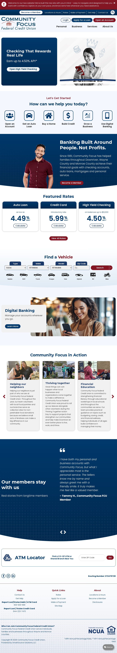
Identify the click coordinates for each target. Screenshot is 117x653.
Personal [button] (61, 26)
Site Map (58, 605)
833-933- (18, 605)
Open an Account (104, 20)
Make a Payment (78, 12)
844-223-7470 (19, 611)
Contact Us (103, 12)
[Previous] (4, 396)
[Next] (113, 396)
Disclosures (97, 602)
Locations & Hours (53, 12)
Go (110, 557)
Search (100, 267)
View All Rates (58, 238)
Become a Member (31, 12)
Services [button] (92, 26)
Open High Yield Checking (23, 69)
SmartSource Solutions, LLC (24, 642)
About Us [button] (107, 26)
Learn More (12, 326)
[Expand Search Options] (110, 267)
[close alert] (114, 3)
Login (66, 20)
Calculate (20, 225)
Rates (65, 12)
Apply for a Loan (82, 20)
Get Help (92, 12)
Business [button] (77, 26)
